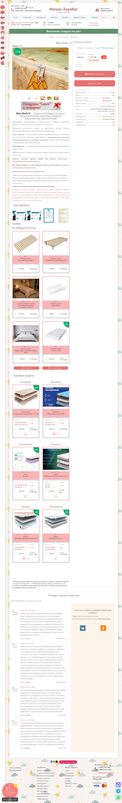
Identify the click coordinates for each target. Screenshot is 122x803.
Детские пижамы (42, 781)
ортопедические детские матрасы (49, 189)
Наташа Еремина (27, 720)
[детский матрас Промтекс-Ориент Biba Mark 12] (40, 68)
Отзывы (97, 48)
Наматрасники (42, 783)
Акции (16, 17)
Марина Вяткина (27, 687)
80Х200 (21, 269)
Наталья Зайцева (28, 610)
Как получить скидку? (68, 762)
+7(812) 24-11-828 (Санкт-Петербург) (28, 10)
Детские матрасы (43, 770)
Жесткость (17, 420)
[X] (57, 761)
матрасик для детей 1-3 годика (34, 197)
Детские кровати (42, 796)
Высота (31, 420)
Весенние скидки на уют (63, 31)
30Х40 (51, 314)
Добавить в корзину (95, 74)
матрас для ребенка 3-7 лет (54, 197)
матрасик (53, 613)
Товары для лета (42, 799)
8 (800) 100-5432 (21, 8)
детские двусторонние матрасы (50, 195)
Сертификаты (40, 17)
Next (66, 68)
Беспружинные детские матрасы (24, 189)
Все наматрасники (55, 368)
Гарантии (54, 17)
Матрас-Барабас (15, 768)
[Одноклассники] (54, 761)
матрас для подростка (34, 200)
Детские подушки (43, 786)
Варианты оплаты (80, 17)
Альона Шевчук (27, 643)
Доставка (65, 17)
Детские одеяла (42, 788)
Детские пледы (42, 791)
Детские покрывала (43, 794)
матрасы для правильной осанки (36, 192)
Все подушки (27, 368)
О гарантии (81, 48)
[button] (26, 256)
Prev (14, 68)
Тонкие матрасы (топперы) (46, 773)
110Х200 (22, 359)
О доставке (89, 48)
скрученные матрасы (56, 192)
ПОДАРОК (10, 799)
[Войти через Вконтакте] (83, 628)
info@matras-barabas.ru (106, 773)
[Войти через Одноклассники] (103, 628)
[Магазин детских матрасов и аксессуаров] (64, 9)
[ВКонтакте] (51, 761)
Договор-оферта (15, 770)
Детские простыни (43, 778)
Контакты (95, 17)
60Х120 (80, 57)
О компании (27, 17)
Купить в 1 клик (94, 83)
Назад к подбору (108, 48)
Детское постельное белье (46, 776)
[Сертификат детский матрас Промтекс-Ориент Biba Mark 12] (19, 216)
